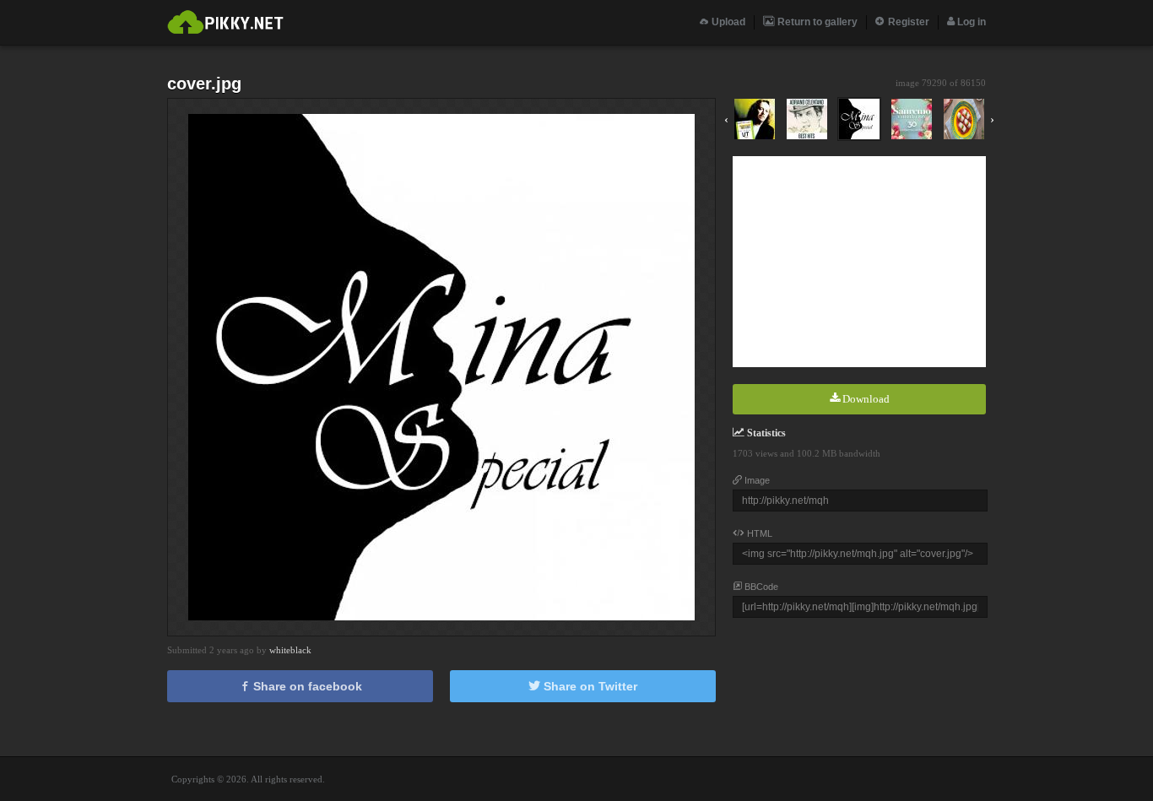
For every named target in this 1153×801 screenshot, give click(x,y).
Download (865, 398)
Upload (727, 22)
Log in (970, 22)
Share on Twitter (588, 686)
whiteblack (290, 650)
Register (907, 22)
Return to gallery (816, 22)
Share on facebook (306, 686)
